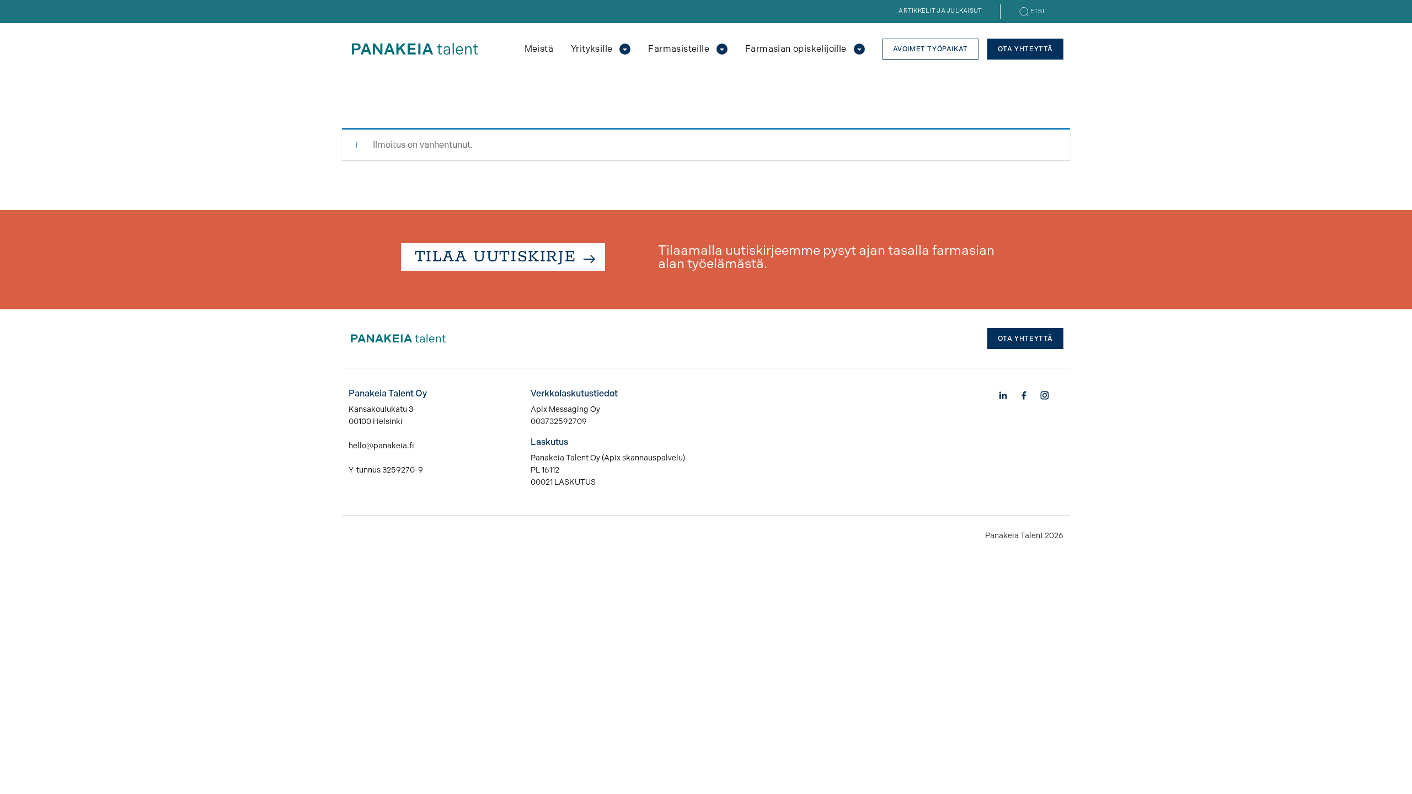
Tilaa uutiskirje (495, 257)
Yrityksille (591, 49)
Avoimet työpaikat (930, 49)
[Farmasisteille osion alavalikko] (722, 49)
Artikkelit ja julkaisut (940, 10)
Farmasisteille (678, 49)
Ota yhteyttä (1025, 49)
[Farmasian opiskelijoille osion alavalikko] (859, 49)
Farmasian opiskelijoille (796, 49)
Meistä (539, 49)
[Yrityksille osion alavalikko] (624, 49)
